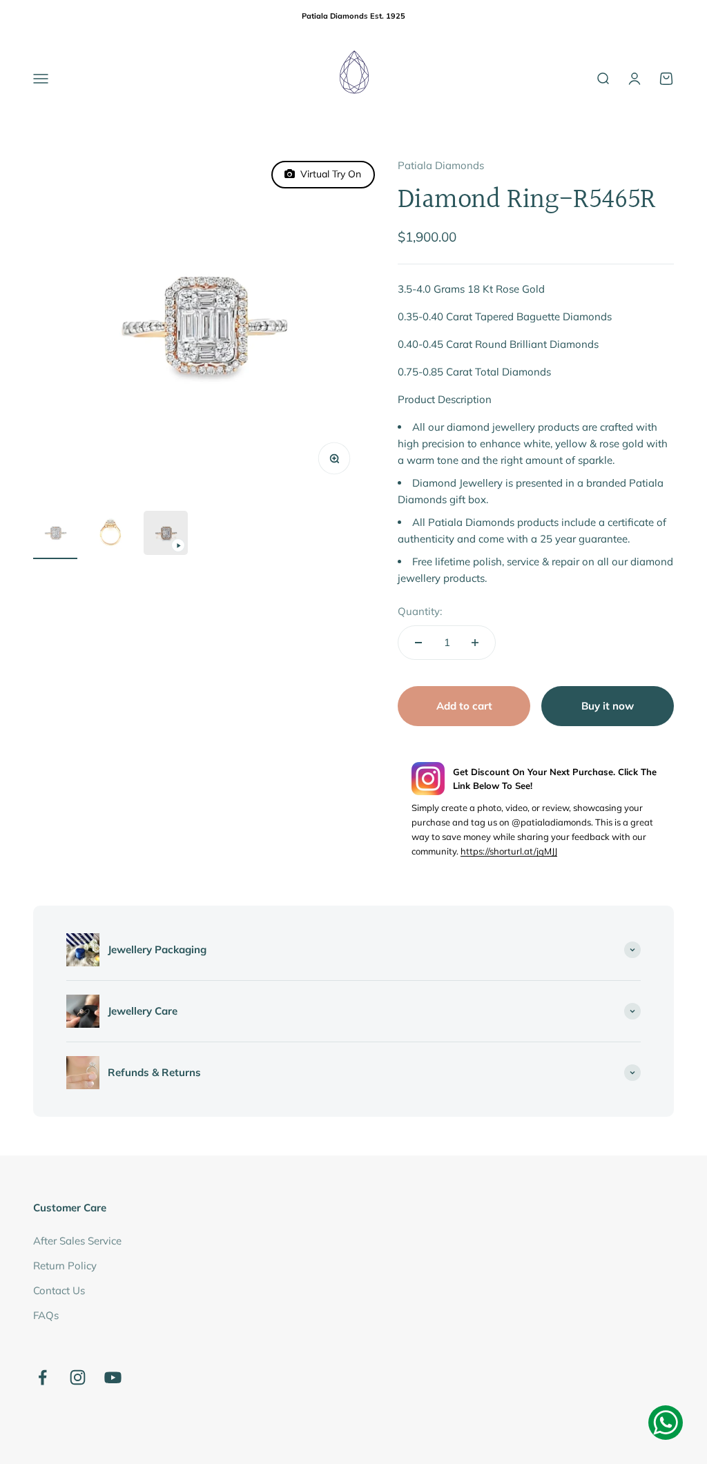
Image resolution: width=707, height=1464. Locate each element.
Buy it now (607, 705)
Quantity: (420, 611)
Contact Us (59, 1290)
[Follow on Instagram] (77, 1377)
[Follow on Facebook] (42, 1377)
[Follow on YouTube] (113, 1377)
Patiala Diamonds (441, 165)
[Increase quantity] (475, 642)
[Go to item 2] (110, 535)
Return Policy (65, 1265)
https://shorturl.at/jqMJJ (509, 851)
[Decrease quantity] (418, 642)
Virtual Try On (328, 174)
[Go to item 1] (55, 535)
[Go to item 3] (166, 535)
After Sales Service (77, 1240)
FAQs (46, 1315)
